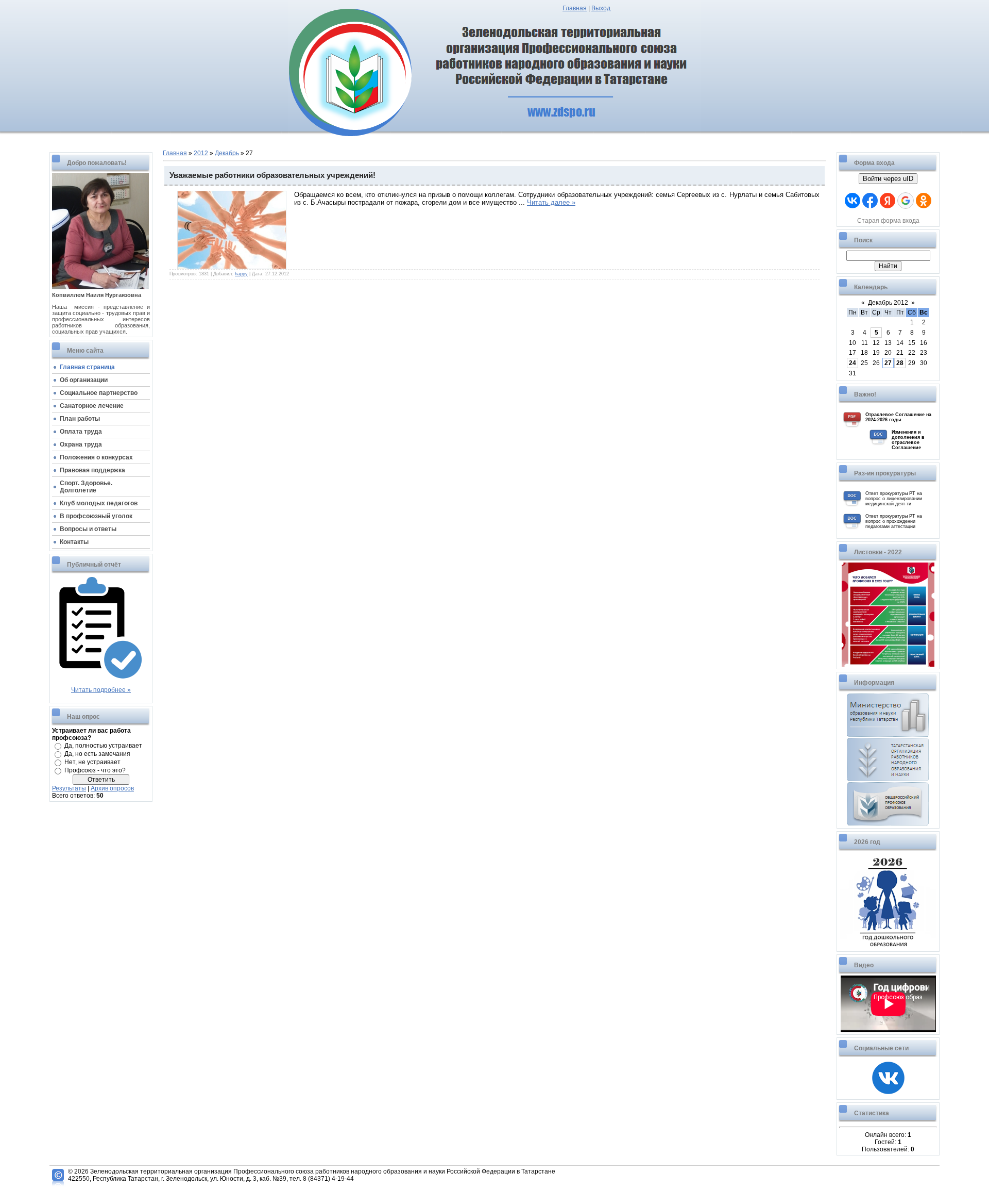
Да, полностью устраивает (103, 745)
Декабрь (227, 153)
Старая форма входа (888, 220)
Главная (574, 8)
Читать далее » (551, 202)
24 (852, 363)
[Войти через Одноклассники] (923, 200)
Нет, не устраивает (92, 762)
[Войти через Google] (905, 200)
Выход (600, 8)
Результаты (69, 788)
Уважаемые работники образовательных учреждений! (272, 175)
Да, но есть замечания (97, 753)
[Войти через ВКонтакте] (852, 200)
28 (899, 363)
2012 (201, 153)
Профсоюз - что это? (95, 770)
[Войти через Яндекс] (887, 200)
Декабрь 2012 (888, 302)
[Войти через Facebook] (870, 200)
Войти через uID (888, 179)
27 (888, 363)
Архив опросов (112, 788)
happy (241, 273)
